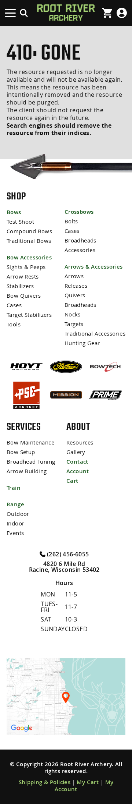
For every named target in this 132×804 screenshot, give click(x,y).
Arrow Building (27, 471)
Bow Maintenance (30, 442)
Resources (80, 442)
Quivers (75, 295)
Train (14, 487)
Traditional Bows (29, 241)
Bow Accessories (29, 257)
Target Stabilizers (29, 315)
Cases (14, 305)
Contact (77, 461)
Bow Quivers (24, 295)
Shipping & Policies (45, 782)
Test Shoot (20, 221)
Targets (74, 324)
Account (77, 471)
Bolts (71, 221)
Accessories (80, 250)
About (78, 426)
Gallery (75, 452)
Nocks (73, 314)
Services (24, 426)
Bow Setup (21, 452)
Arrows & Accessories (94, 266)
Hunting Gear (82, 343)
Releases (76, 285)
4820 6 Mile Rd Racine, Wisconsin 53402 (64, 567)
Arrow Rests (22, 276)
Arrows (74, 276)
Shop (16, 196)
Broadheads (80, 240)
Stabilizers (20, 286)
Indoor (15, 523)
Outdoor (18, 514)
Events (15, 533)
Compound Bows (29, 231)
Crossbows (79, 212)
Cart (72, 481)
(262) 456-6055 (67, 553)
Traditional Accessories (95, 333)
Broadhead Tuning (31, 461)
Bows (14, 212)
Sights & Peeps (26, 267)
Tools (14, 324)
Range (15, 504)
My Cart (88, 782)
